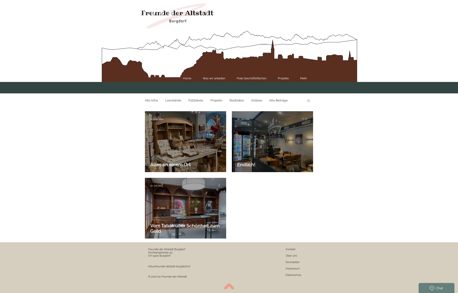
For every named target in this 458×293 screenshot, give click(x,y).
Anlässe (256, 100)
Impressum (293, 268)
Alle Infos (151, 100)
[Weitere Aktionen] (220, 119)
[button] (308, 101)
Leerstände (173, 100)
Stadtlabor (236, 100)
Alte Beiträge (278, 100)
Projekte (216, 100)
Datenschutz (293, 275)
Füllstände (195, 100)
